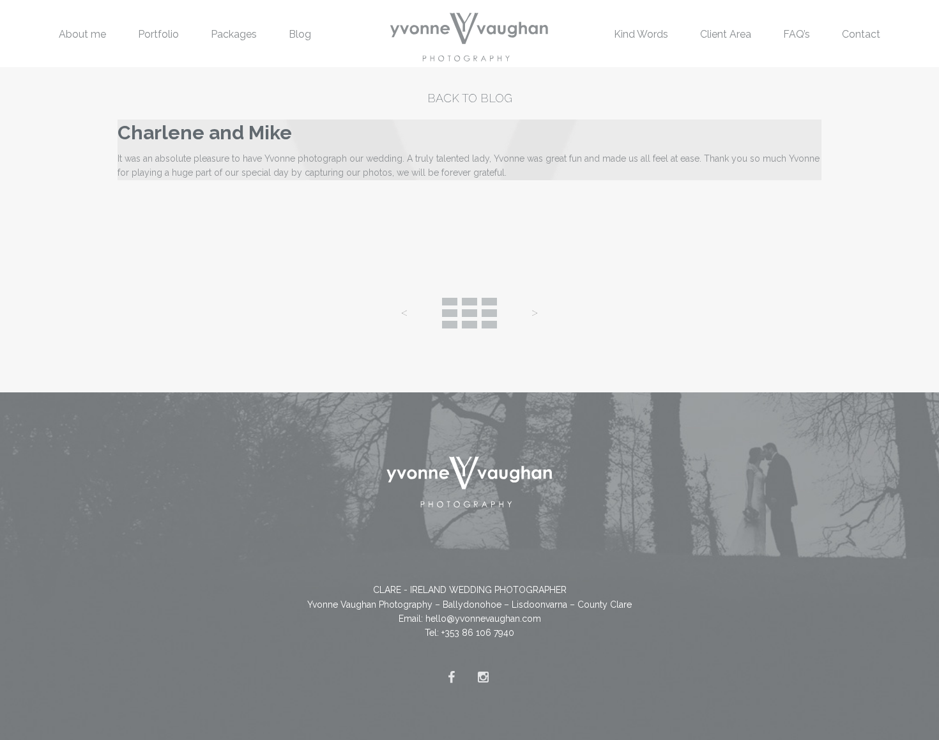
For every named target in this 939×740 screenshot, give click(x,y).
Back (469, 313)
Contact (861, 34)
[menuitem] (82, 33)
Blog (300, 34)
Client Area (725, 34)
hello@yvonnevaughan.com (483, 618)
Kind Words (641, 34)
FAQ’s (796, 34)
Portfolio (158, 34)
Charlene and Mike (205, 132)
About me (82, 34)
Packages (234, 34)
